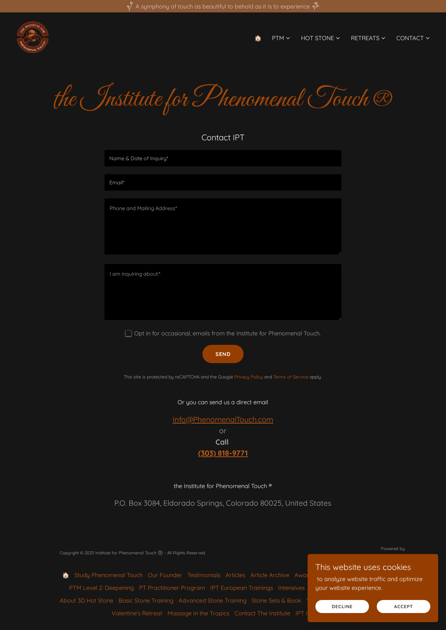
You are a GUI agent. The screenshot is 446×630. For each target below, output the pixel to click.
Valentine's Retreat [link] (137, 613)
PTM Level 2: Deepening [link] (101, 588)
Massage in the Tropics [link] (198, 613)
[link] (33, 36)
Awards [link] (305, 575)
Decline (342, 606)
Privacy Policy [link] (248, 377)
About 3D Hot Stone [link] (86, 600)
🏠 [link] (258, 38)
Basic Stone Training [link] (146, 600)
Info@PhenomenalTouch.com (223, 419)
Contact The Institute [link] (262, 613)
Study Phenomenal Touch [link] (108, 575)
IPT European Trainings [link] (241, 588)
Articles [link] (235, 575)
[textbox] (222, 158)
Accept (403, 606)
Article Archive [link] (269, 575)
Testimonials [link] (203, 575)
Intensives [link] (291, 588)
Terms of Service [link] (290, 377)
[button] (281, 38)
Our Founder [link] (165, 575)
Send (223, 354)
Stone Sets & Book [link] (276, 600)
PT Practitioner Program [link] (172, 588)
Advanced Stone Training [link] (213, 600)
